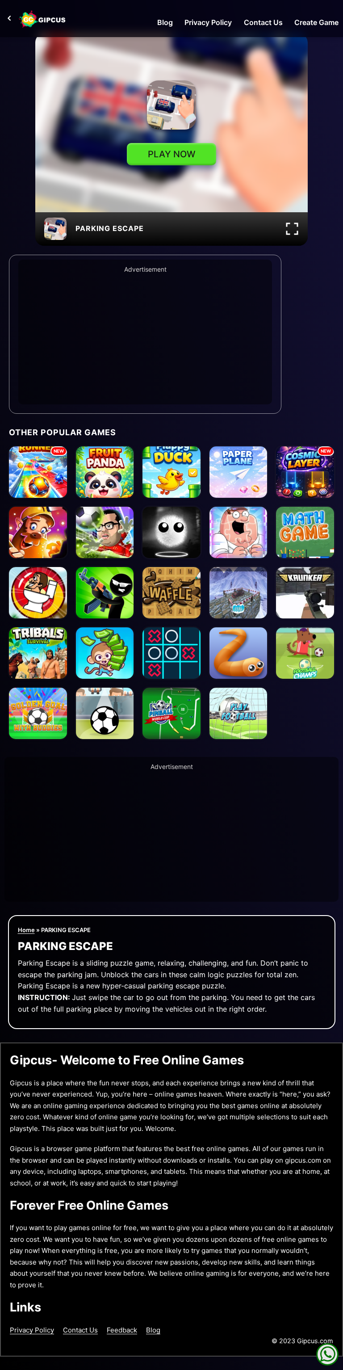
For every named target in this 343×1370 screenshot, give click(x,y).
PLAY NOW (172, 154)
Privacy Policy (208, 22)
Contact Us (263, 22)
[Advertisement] (145, 337)
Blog (165, 22)
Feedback (122, 1330)
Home (26, 929)
